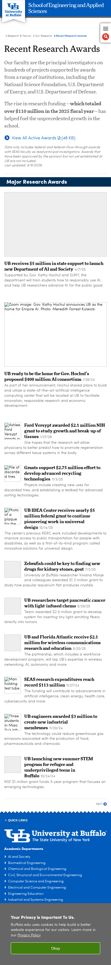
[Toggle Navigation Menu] (105, 33)
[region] (55, 934)
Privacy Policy (29, 935)
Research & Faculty (19, 36)
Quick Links (17, 820)
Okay (55, 948)
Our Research (43, 36)
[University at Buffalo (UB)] (13, 8)
